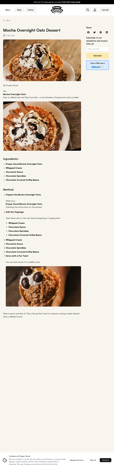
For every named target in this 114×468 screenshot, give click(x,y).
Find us (31, 10)
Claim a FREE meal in (97, 63)
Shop (19, 10)
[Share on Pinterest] (101, 32)
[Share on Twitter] (94, 32)
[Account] (95, 10)
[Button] (88, 10)
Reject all (93, 460)
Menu (8, 10)
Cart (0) (105, 10)
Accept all (105, 460)
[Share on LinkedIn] (107, 32)
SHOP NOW (75, 2)
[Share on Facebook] (88, 32)
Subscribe (98, 56)
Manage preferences (76, 460)
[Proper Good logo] (57, 10)
